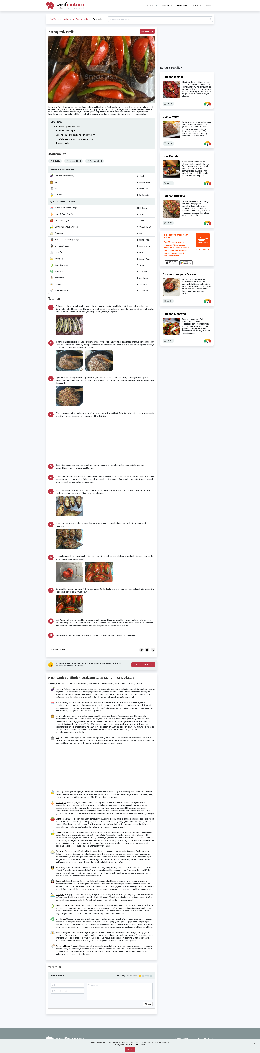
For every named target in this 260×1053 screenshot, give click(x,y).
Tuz (57, 737)
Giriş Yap (196, 5)
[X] (153, 650)
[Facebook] (147, 650)
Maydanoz (60, 919)
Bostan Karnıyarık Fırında (179, 274)
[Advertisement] (105, 438)
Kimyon (59, 932)
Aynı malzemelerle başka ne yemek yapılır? (75, 135)
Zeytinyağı (60, 832)
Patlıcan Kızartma (174, 313)
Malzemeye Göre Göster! (143, 665)
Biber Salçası (61, 867)
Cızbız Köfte (171, 116)
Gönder (148, 1004)
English (209, 5)
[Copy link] (141, 650)
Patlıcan (59, 689)
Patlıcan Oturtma (174, 196)
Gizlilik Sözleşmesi (137, 1045)
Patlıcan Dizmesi (173, 76)
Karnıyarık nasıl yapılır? (66, 131)
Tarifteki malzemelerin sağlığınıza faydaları (75, 139)
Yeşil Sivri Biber (62, 905)
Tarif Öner (167, 5)
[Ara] (209, 19)
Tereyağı (60, 894)
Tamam (130, 1049)
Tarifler (65, 19)
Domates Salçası (63, 881)
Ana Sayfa (54, 19)
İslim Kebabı (170, 156)
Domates (60, 819)
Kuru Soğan (61, 802)
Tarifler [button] (151, 5)
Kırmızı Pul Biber (63, 946)
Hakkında (182, 5)
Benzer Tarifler (63, 143)
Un (57, 716)
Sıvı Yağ (59, 792)
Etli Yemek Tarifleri (81, 19)
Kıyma (58, 702)
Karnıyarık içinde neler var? (68, 127)
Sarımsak (60, 851)
